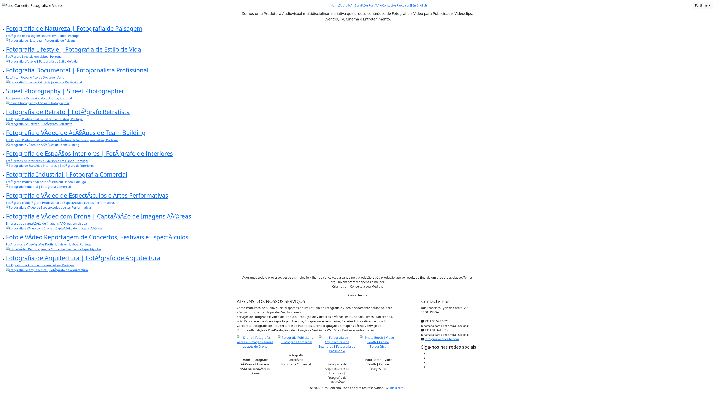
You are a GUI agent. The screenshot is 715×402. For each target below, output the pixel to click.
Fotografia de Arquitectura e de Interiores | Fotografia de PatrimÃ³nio (337, 373)
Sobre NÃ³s (347, 5)
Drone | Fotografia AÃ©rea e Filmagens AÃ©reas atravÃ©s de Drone (255, 366)
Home (335, 5)
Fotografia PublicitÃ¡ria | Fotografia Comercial (296, 359)
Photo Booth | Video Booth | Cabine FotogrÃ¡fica (378, 364)
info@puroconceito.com (442, 339)
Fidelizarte (396, 388)
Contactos (389, 5)
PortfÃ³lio (375, 5)
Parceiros (403, 5)
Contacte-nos (357, 295)
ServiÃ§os (361, 5)
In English (419, 5)
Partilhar (701, 5)
